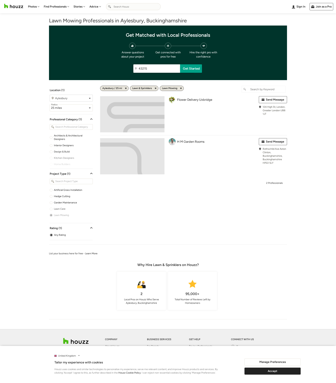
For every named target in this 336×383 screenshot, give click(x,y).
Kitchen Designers (64, 158)
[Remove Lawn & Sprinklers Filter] (155, 88)
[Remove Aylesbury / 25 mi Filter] (125, 88)
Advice (93, 6)
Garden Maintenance (65, 202)
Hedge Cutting (62, 196)
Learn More (91, 253)
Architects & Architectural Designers (68, 137)
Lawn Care (59, 208)
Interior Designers (64, 145)
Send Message (275, 99)
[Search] (109, 6)
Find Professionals (55, 6)
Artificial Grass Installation (68, 190)
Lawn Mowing (61, 215)
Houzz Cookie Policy (129, 372)
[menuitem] (34, 6)
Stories (78, 6)
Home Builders (62, 164)
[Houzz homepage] (13, 6)
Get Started (191, 68)
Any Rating (60, 234)
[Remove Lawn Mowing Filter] (181, 88)
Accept (272, 371)
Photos (32, 6)
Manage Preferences (272, 362)
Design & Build (62, 151)
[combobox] (133, 6)
